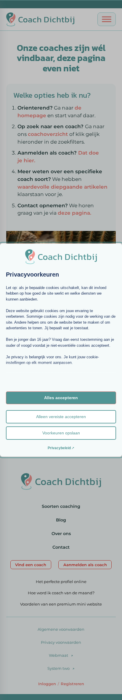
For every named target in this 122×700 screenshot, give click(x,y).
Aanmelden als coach (85, 564)
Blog (61, 520)
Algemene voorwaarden (61, 629)
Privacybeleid (59, 448)
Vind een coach (30, 564)
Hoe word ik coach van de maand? (61, 592)
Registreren (72, 683)
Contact (61, 547)
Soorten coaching (61, 506)
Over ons (61, 533)
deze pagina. (74, 213)
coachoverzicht (48, 134)
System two (58, 668)
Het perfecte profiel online (61, 581)
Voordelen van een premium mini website (61, 604)
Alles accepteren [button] (61, 397)
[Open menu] (106, 19)
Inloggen (47, 683)
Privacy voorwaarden (61, 642)
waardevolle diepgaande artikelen (62, 187)
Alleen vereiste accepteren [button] (61, 416)
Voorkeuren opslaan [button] (61, 433)
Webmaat (58, 655)
